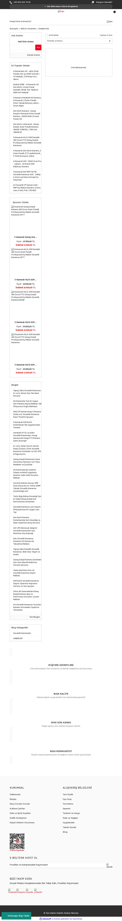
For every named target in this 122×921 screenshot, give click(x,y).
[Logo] (61, 11)
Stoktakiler (54, 35)
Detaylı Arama (33, 55)
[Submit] (109, 865)
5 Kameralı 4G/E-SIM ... (25, 279)
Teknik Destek (69, 827)
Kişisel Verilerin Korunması (22, 822)
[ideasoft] (45, 918)
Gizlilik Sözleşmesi (18, 818)
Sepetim (66, 808)
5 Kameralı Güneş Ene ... (25, 237)
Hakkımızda (15, 794)
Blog (65, 832)
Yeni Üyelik (68, 794)
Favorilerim (68, 804)
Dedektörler (44, 29)
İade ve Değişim (70, 818)
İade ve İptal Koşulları (20, 813)
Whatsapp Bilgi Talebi (18, 915)
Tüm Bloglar (34, 617)
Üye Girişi (67, 799)
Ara (38, 47)
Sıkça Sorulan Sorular (20, 804)
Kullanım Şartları (17, 808)
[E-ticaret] (60, 919)
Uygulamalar (69, 822)
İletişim (13, 799)
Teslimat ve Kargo (71, 813)
